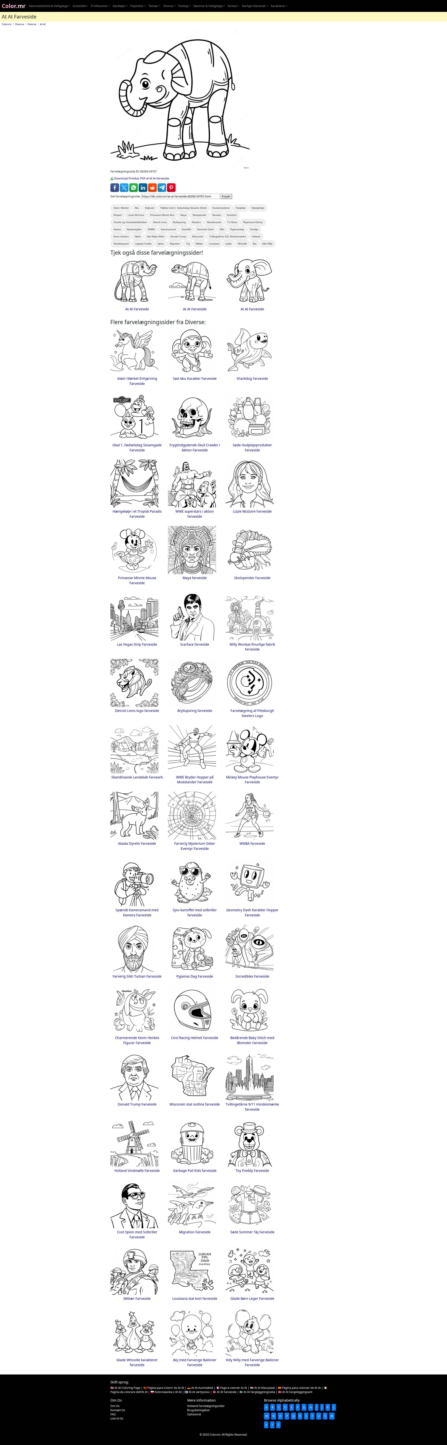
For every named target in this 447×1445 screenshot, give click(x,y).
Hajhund (149, 207)
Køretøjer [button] (119, 6)
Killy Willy (267, 243)
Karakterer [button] (278, 6)
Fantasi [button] (232, 6)
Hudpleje (241, 207)
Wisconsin (197, 236)
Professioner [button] (99, 6)
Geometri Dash (205, 229)
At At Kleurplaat (264, 1388)
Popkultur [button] (137, 6)
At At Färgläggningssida (259, 1392)
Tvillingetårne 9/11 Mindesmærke (227, 236)
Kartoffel (186, 229)
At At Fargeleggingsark (297, 1392)
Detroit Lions (160, 222)
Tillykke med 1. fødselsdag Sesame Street (183, 207)
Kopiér (226, 196)
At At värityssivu (199, 1392)
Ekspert (117, 215)
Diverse (19, 24)
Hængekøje (257, 207)
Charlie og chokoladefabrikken (130, 222)
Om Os (115, 1406)
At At (43, 24)
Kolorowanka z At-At (168, 1392)
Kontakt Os (117, 1410)
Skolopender (199, 215)
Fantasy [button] (183, 6)
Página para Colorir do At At (165, 1388)
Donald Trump (178, 236)
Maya (183, 215)
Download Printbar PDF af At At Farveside (141, 178)
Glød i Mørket (121, 207)
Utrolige (254, 229)
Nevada (216, 215)
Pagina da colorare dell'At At (129, 1392)
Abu (137, 207)
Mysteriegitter (134, 229)
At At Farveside (226, 1392)
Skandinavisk (214, 222)
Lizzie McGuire (136, 215)
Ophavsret (194, 1414)
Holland (256, 236)
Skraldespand (121, 243)
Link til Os (116, 1418)
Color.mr (14, 6)
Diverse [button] (168, 6)
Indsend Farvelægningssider (206, 1406)
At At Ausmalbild (202, 1388)
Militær (199, 243)
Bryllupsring (179, 222)
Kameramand (168, 229)
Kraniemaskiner (221, 207)
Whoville (242, 243)
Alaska (117, 229)
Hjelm (138, 236)
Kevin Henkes (121, 236)
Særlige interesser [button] (254, 6)
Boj (254, 243)
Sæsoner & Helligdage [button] (208, 6)
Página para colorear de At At (301, 1388)
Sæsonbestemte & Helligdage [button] (48, 6)
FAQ (113, 1414)
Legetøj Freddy (143, 243)
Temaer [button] (153, 6)
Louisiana (214, 243)
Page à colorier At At (233, 1388)
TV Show (232, 222)
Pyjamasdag (237, 229)
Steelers (196, 222)
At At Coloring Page (127, 1388)
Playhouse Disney (253, 222)
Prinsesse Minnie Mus (162, 215)
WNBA (151, 229)
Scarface (232, 215)
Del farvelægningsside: (125, 196)
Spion (160, 243)
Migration (175, 243)
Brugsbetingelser (198, 1410)
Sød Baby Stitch (155, 236)
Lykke (228, 243)
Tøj (188, 243)
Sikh (222, 229)
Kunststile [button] (79, 6)
